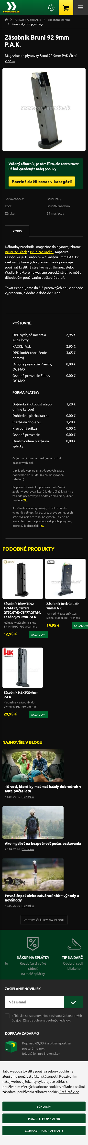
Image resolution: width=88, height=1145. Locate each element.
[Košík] (66, 7)
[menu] (80, 7)
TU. (25, 500)
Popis (17, 231)
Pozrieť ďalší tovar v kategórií (42, 181)
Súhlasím (44, 1106)
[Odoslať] (73, 1002)
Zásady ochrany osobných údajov (46, 1020)
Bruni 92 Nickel (42, 251)
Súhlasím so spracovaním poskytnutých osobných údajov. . (47, 1017)
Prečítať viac (69, 1091)
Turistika (28, 797)
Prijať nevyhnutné (44, 1118)
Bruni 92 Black (16, 251)
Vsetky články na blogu (44, 920)
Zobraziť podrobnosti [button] (44, 1130)
